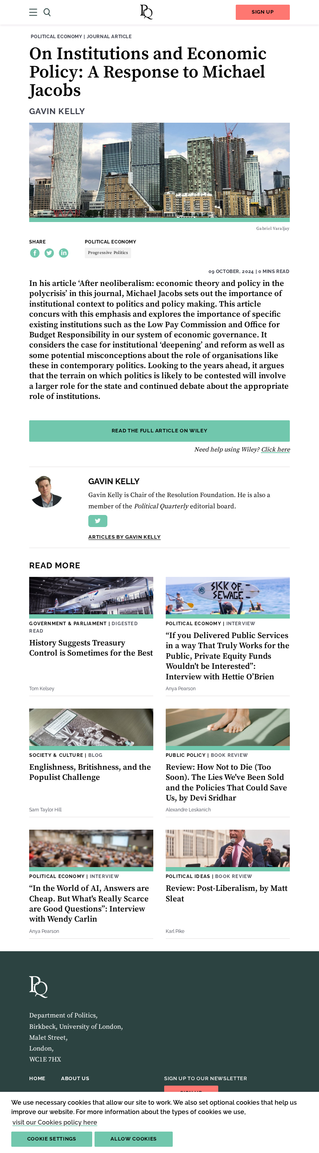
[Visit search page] (47, 12)
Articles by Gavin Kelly (124, 537)
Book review (229, 755)
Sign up (263, 12)
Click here (275, 449)
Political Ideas (188, 876)
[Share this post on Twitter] (49, 253)
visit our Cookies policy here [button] (54, 1122)
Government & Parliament (68, 623)
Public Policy (186, 755)
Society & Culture (56, 755)
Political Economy (56, 36)
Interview (241, 623)
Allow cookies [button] (133, 1139)
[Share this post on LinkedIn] (63, 253)
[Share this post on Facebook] (34, 253)
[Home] (146, 12)
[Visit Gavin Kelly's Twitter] (97, 521)
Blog (95, 755)
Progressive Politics (108, 253)
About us (75, 1078)
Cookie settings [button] (51, 1139)
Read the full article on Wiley (160, 431)
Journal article (109, 36)
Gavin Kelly (57, 111)
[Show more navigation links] (33, 12)
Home (37, 1078)
